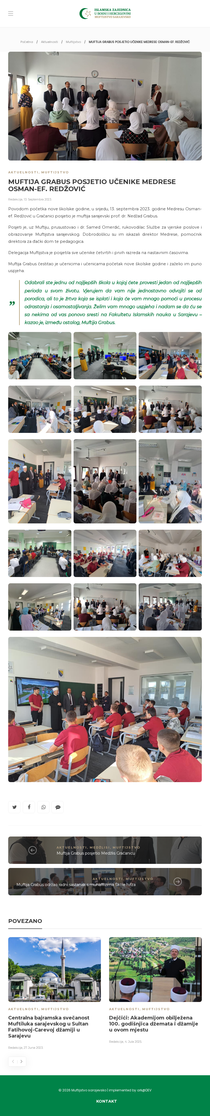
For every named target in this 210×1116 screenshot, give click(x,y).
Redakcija (15, 199)
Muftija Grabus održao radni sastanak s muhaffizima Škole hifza (76, 884)
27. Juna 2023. (33, 1048)
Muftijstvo (73, 42)
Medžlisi (100, 847)
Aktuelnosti (49, 42)
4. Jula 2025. (133, 1042)
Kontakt (106, 1101)
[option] (54, 994)
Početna (27, 42)
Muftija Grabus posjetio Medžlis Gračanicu (96, 853)
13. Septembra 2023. (38, 199)
